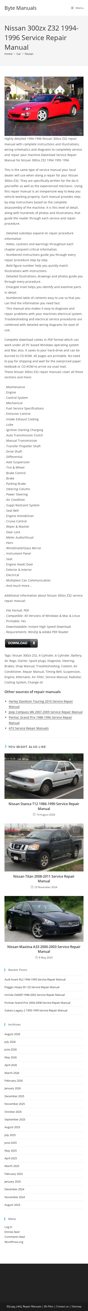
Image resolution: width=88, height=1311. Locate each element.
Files (50, 1306)
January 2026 (12, 1088)
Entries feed (11, 1232)
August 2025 (12, 1127)
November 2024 (14, 1197)
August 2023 (12, 1205)
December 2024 (14, 1189)
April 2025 (10, 1158)
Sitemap (76, 1306)
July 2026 (10, 1042)
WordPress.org (13, 1242)
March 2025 (11, 1166)
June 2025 (10, 1143)
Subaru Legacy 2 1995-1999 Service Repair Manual (35, 1010)
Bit (45, 1306)
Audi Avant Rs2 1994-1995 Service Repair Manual (35, 979)
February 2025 (13, 1174)
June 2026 (10, 1049)
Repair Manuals (32, 1306)
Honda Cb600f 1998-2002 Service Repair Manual (34, 995)
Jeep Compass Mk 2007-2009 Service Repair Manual (46, 712)
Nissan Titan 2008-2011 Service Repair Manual (44, 878)
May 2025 (10, 1150)
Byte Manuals (20, 7)
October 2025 (13, 1112)
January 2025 (12, 1181)
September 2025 (14, 1119)
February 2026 (13, 1080)
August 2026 (12, 1034)
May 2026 (10, 1057)
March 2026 (11, 1073)
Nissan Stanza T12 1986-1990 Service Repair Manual (44, 806)
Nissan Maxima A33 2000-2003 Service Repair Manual (44, 949)
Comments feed (14, 1237)
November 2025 (14, 1104)
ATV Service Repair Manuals (29, 728)
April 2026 (10, 1065)
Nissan (29, 54)
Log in (8, 1227)
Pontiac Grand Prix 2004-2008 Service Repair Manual (37, 1003)
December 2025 (14, 1096)
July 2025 (10, 1135)
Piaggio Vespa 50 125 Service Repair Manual (31, 987)
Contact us (62, 1306)
